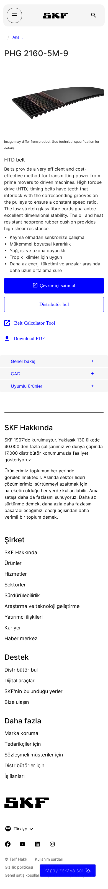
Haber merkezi (21, 638)
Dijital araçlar (19, 680)
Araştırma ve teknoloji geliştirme (41, 606)
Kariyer (12, 628)
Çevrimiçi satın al (57, 285)
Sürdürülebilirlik (22, 595)
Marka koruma (21, 733)
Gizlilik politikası (19, 867)
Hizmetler (15, 574)
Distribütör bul (54, 304)
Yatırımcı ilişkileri (23, 617)
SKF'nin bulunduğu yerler (33, 691)
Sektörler (15, 585)
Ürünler (13, 563)
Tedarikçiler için (22, 744)
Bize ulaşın (16, 702)
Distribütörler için (24, 765)
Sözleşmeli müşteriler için (33, 755)
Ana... (17, 37)
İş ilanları (14, 776)
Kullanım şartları (49, 859)
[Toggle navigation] (14, 15)
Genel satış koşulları (22, 875)
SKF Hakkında (20, 552)
